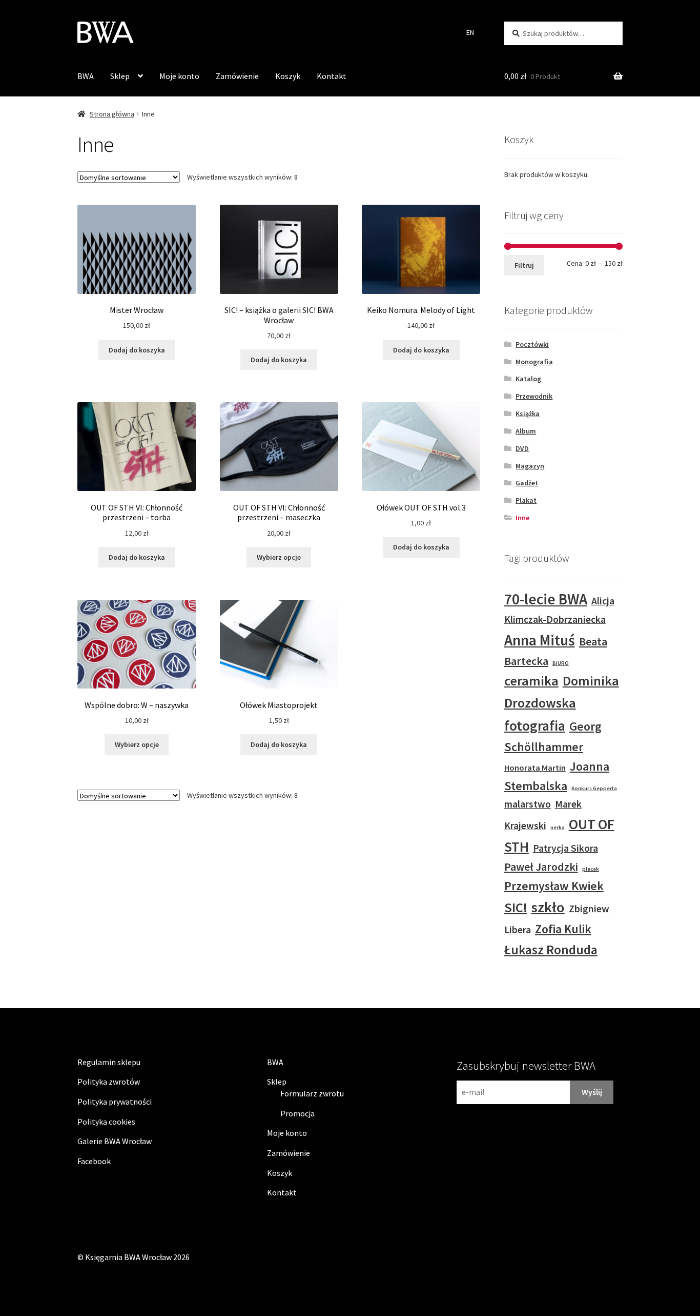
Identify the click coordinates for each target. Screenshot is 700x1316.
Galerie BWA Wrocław (114, 1141)
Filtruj (524, 265)
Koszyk (287, 76)
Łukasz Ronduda (551, 949)
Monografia (534, 361)
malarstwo (527, 804)
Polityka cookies (106, 1121)
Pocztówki (532, 344)
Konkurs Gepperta (594, 788)
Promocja (297, 1113)
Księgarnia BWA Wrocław (128, 1257)
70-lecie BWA (545, 599)
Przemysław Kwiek (554, 885)
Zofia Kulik (563, 928)
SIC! (515, 907)
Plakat (526, 500)
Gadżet (527, 482)
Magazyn (530, 465)
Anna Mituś (539, 640)
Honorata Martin (535, 767)
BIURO (560, 663)
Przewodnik (534, 396)
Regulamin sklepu (108, 1062)
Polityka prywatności (114, 1101)
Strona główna (112, 114)
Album (526, 431)
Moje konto (179, 76)
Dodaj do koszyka (137, 350)
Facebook (94, 1161)
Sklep (120, 76)
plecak (590, 869)
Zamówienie (237, 76)
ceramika (531, 680)
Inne (522, 517)
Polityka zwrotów (108, 1081)
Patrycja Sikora (565, 848)
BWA (85, 76)
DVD (522, 448)
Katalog (528, 378)
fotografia (534, 725)
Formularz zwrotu (312, 1093)
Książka (528, 413)
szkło (548, 907)
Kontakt (331, 76)
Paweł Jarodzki (541, 866)
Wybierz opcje (279, 557)
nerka (557, 827)
